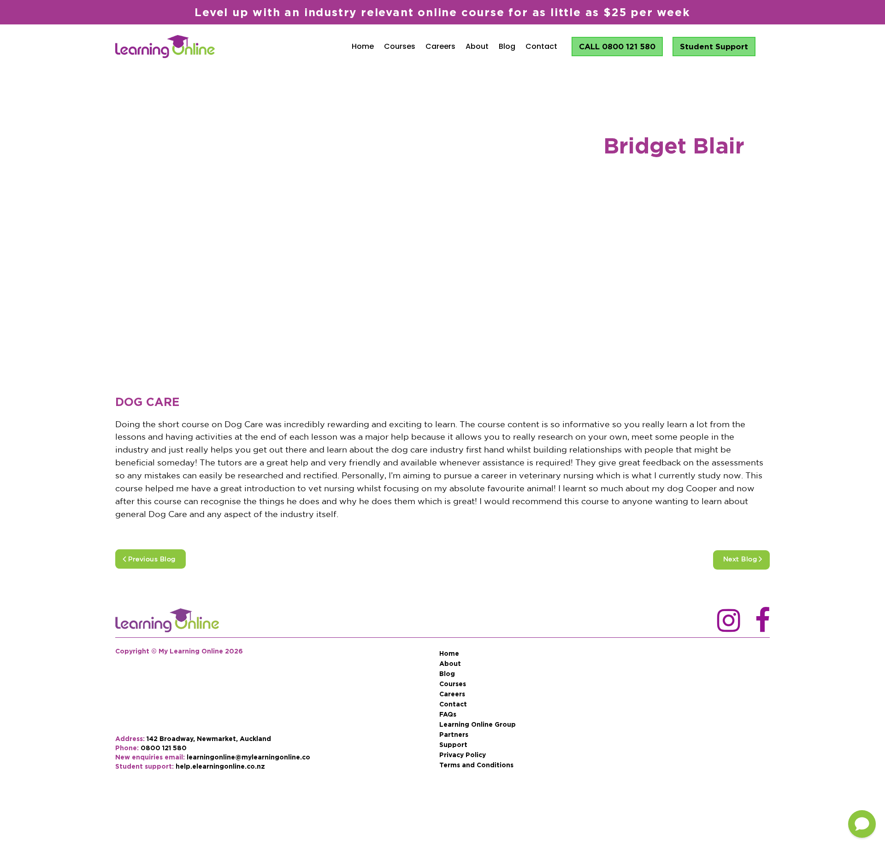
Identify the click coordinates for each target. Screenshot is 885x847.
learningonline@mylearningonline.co (248, 756)
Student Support (714, 46)
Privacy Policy (462, 755)
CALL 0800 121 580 (617, 46)
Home (363, 46)
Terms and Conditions (476, 765)
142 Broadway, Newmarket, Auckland (209, 738)
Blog (507, 46)
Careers (440, 46)
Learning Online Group (477, 724)
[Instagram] (724, 621)
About (477, 46)
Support (453, 744)
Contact (541, 46)
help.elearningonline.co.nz (220, 766)
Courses (399, 46)
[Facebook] (762, 621)
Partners (453, 734)
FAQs (447, 714)
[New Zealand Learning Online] (167, 621)
